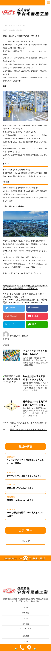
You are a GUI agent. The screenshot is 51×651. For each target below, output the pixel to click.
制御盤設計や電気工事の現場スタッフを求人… (35, 378)
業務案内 (25, 613)
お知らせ (25, 540)
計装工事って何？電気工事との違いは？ (28, 429)
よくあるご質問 (25, 629)
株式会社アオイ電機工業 (19, 336)
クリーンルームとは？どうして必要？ (24, 475)
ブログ (25, 642)
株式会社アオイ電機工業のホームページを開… (35, 403)
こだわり (25, 618)
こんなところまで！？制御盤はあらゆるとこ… (35, 352)
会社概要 (25, 636)
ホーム (25, 607)
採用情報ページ (20, 267)
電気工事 (21, 25)
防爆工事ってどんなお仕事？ (20, 488)
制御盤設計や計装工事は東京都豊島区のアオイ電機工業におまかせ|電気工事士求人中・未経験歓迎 (25, 600)
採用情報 (25, 624)
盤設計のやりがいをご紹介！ (20, 500)
